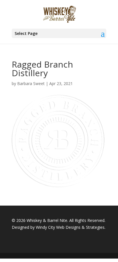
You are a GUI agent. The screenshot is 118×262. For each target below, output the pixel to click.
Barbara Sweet (31, 83)
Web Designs (68, 227)
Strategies (95, 227)
